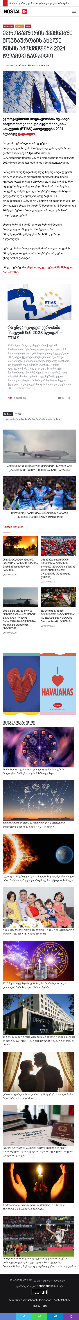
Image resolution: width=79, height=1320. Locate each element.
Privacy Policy (39, 1306)
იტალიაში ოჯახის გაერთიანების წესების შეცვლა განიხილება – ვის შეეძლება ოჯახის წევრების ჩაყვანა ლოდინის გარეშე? (38, 1151)
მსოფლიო (19, 26)
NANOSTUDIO (45, 1286)
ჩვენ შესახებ (62, 1300)
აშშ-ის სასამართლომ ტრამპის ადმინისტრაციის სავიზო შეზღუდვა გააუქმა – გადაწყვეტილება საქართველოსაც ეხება (39, 1040)
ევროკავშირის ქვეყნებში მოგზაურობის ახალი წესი (32, 419)
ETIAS (18, 414)
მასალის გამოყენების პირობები (30, 1300)
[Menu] (74, 11)
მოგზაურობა (8, 26)
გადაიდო (26, 134)
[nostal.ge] (15, 11)
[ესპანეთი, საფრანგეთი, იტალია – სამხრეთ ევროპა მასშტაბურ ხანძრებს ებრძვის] (20, 546)
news (28, 26)
